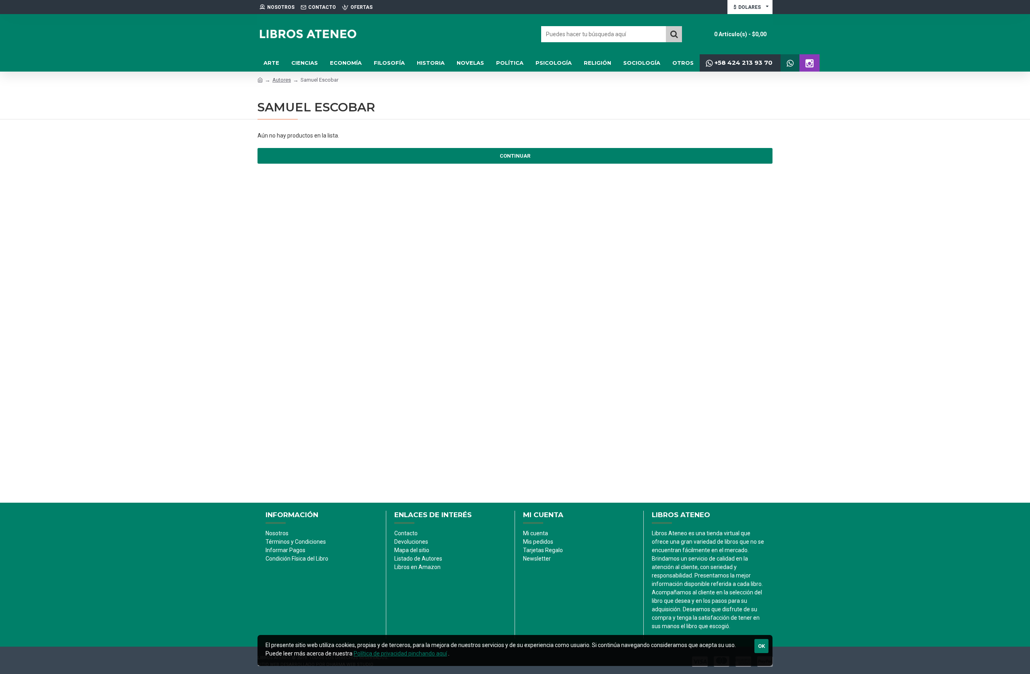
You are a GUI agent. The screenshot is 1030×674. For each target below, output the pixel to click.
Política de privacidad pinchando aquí (400, 653)
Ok (761, 646)
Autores (281, 80)
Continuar (515, 156)
